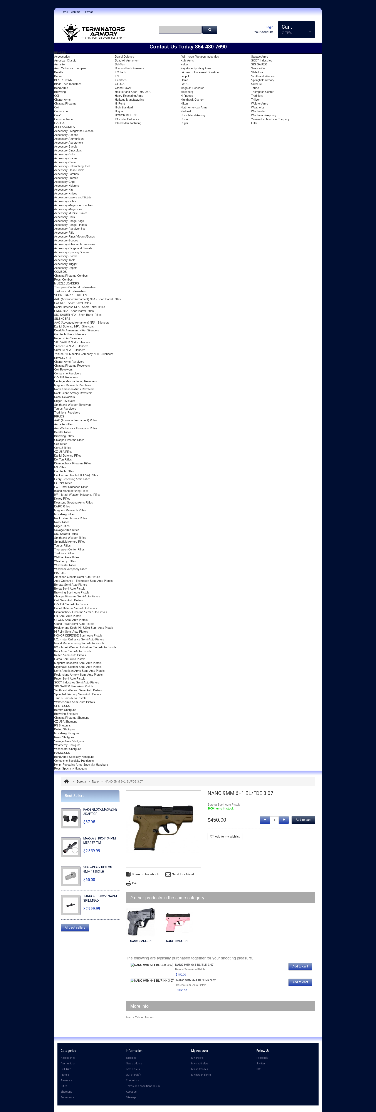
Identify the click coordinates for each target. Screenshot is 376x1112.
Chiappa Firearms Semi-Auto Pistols (77, 596)
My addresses (199, 1069)
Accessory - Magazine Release (74, 131)
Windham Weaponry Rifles (70, 569)
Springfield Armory (262, 80)
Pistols (65, 1074)
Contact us (132, 1080)
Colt (56, 107)
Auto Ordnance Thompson (70, 68)
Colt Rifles (60, 443)
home (64, 11)
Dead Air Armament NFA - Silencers (76, 330)
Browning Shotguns (66, 713)
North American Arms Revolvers (74, 389)
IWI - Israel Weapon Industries (200, 56)
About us (131, 1091)
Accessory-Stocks (65, 256)
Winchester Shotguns (67, 749)
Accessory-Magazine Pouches (73, 205)
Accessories (62, 56)
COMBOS (60, 271)
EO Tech (120, 72)
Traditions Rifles (64, 553)
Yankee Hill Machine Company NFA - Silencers (83, 354)
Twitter (261, 1063)
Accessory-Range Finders (70, 224)
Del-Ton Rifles (63, 459)
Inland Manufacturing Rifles (71, 490)
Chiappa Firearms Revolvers (72, 365)
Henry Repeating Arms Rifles (72, 479)
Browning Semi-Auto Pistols (71, 592)
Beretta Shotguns (65, 709)
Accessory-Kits (64, 189)
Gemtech (120, 80)
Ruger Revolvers (64, 400)
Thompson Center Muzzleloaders (75, 287)
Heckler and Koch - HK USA (133, 91)
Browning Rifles (64, 436)
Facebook (262, 1057)
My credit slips (199, 1063)
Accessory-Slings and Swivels (73, 248)
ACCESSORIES (64, 127)
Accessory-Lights (65, 201)
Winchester (258, 111)
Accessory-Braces (65, 158)
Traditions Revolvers (67, 412)
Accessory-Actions (66, 134)
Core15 (58, 115)
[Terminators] (93, 32)
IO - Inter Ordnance (127, 119)
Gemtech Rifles (64, 471)
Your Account (263, 32)
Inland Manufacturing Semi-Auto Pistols (79, 643)
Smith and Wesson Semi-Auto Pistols (78, 690)
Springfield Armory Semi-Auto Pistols (77, 694)
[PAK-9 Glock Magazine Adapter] (71, 818)
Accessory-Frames (66, 178)
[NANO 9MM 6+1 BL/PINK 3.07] (178, 922)
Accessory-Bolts (64, 154)
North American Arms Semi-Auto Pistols (79, 670)
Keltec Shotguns (64, 729)
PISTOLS (60, 573)
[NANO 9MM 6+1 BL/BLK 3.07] (141, 922)
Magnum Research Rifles (70, 510)
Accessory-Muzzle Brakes (70, 213)
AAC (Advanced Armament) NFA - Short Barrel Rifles (87, 299)
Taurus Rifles (62, 545)
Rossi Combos (63, 279)
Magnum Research (192, 88)
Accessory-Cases (65, 162)
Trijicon (255, 99)
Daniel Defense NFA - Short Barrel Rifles (79, 307)
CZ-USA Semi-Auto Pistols (71, 604)
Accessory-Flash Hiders (69, 170)
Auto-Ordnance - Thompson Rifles (75, 428)
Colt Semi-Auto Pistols (68, 600)
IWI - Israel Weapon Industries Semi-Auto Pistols (85, 647)
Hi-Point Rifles (63, 483)
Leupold (185, 76)
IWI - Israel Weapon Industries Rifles (77, 494)
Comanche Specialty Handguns (74, 760)
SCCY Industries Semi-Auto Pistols (76, 682)
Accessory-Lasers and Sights (72, 197)
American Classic (65, 60)
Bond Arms (61, 88)
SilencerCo (258, 68)
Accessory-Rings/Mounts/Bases (74, 236)
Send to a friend (183, 874)
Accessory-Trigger (65, 264)
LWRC (184, 84)
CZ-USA (59, 123)
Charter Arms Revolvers (69, 361)
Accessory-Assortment (68, 142)
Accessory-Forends (66, 174)
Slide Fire (257, 72)
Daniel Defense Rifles (67, 455)
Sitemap (131, 1097)
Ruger (184, 123)
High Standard (124, 107)
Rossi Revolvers (64, 397)
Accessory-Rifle (64, 232)
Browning (60, 91)
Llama (184, 80)
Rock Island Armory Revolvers (73, 393)
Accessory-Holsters (66, 185)
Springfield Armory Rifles (69, 541)
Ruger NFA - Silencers (68, 338)
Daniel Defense (124, 56)
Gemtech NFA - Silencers (70, 334)
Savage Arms (259, 56)
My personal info (201, 1074)
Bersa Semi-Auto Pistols (69, 588)
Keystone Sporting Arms (196, 68)
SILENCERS (62, 318)
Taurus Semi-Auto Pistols (70, 698)
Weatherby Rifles (65, 561)
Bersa (58, 76)
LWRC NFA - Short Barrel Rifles (74, 310)
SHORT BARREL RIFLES (70, 295)
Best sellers (133, 1069)
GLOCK (120, 84)
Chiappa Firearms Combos (71, 275)
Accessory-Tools (64, 260)
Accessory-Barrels (65, 146)
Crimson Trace (63, 119)
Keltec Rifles (62, 498)
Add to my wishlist (227, 836)
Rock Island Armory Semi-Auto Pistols (78, 674)
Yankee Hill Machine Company (270, 119)
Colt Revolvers (63, 369)
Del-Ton (119, 64)
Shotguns (66, 1091)
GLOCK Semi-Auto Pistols (71, 620)
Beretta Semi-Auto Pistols (70, 584)
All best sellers (75, 927)
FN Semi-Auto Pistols (68, 616)
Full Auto (66, 1069)
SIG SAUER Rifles (66, 533)
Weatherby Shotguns (67, 745)
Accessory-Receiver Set (69, 228)
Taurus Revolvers (65, 408)
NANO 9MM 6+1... (142, 941)
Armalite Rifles (63, 424)
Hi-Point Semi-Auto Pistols (71, 631)
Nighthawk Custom (192, 99)
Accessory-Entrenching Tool (72, 166)
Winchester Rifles (65, 565)
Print (135, 883)
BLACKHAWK (63, 80)
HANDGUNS (62, 753)
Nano (95, 781)
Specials (131, 1057)
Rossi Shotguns (64, 737)
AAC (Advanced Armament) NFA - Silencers (81, 322)
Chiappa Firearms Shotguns (71, 717)
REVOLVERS (62, 357)
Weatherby (258, 107)
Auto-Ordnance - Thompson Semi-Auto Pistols (83, 580)
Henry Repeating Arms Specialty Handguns (81, 764)
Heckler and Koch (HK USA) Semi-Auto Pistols (84, 627)
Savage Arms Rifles (66, 530)
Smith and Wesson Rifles (70, 537)
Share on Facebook (145, 874)
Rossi (184, 119)
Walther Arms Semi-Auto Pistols (74, 702)
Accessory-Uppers (65, 267)
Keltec (185, 64)
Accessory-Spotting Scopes (71, 252)
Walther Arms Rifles (66, 557)
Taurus (255, 88)
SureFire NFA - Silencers (69, 350)
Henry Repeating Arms (129, 95)
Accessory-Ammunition (69, 138)
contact (75, 11)
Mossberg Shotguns (66, 733)
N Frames (187, 95)
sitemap (88, 11)
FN (117, 76)
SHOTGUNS (62, 706)
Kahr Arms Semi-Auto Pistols (72, 651)
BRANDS (60, 52)
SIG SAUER (259, 64)
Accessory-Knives (65, 193)
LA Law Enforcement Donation (200, 72)
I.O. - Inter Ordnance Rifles (71, 487)
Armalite (59, 64)
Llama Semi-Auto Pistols (70, 659)
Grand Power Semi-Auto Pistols (74, 623)
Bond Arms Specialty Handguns (74, 756)
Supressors (67, 1097)
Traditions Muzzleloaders (70, 291)
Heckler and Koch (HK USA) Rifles (76, 475)
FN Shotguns (62, 725)
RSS (259, 1069)
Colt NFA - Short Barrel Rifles (72, 303)
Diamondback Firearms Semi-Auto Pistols (80, 612)
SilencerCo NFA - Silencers (71, 346)
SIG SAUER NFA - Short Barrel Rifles (78, 314)
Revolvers (66, 1080)
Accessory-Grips (64, 181)
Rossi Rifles (61, 522)
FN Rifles (60, 467)
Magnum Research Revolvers (72, 385)
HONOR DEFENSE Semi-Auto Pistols (78, 635)
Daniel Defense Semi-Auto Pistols (75, 608)
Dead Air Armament (127, 60)
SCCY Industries (261, 60)
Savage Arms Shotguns (69, 741)
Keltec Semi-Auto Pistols (70, 655)
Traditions (257, 95)
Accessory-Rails (64, 217)
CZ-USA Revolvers (66, 377)
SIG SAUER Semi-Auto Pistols (74, 686)
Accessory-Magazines (68, 209)
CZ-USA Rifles (63, 451)
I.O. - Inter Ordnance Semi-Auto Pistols (79, 639)
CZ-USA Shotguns (65, 721)
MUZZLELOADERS (66, 283)
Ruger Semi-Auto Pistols (69, 678)
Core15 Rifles (62, 447)
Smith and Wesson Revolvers (73, 404)
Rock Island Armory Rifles (70, 518)
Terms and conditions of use (143, 1086)
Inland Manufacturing (128, 123)
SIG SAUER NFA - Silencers (72, 342)
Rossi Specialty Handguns (70, 768)
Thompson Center (262, 91)
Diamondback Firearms (129, 68)
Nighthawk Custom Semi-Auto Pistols (78, 666)
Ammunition (68, 1063)
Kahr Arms (187, 60)
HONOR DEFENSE (127, 115)
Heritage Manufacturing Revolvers (75, 381)
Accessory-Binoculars (68, 150)
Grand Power (123, 88)
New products (134, 1063)
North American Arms (194, 107)
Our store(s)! (133, 1074)
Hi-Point (120, 103)
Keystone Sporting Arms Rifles (73, 502)
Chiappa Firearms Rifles (69, 440)
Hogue (119, 111)
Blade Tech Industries (68, 84)
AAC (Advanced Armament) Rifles (75, 420)
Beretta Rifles (62, 432)
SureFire (256, 84)
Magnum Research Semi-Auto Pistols (78, 663)
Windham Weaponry (263, 115)
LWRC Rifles (62, 506)
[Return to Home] (66, 781)
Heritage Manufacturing (129, 99)
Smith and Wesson (263, 76)
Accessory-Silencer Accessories (74, 244)
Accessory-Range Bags (69, 221)
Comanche (61, 111)
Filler (254, 123)
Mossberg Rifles (64, 514)
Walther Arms (259, 103)
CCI (56, 95)
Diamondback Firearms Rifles (72, 463)
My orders (197, 1057)
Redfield (186, 111)
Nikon (184, 103)
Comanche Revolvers (67, 373)
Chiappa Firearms (65, 103)
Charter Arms (62, 99)
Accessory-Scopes (66, 240)
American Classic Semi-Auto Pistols (77, 576)
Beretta (58, 72)
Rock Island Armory (193, 115)
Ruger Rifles (62, 526)
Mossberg (187, 91)
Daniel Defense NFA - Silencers (74, 326)
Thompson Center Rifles (69, 549)
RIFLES (59, 416)
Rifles (64, 1086)
